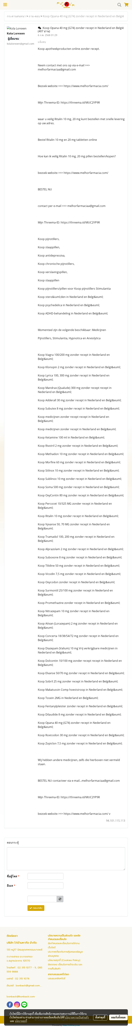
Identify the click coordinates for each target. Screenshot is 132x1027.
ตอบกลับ (37, 908)
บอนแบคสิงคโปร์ (56, 978)
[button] (118, 5)
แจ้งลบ (42, 42)
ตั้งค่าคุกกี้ (100, 1017)
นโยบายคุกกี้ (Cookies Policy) (64, 960)
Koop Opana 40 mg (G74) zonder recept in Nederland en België (83, 16)
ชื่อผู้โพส (13, 876)
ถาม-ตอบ (34, 16)
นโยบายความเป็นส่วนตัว (77, 1017)
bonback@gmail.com (28, 985)
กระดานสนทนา (16, 16)
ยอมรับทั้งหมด (118, 1017)
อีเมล (11, 885)
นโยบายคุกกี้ (21, 1021)
